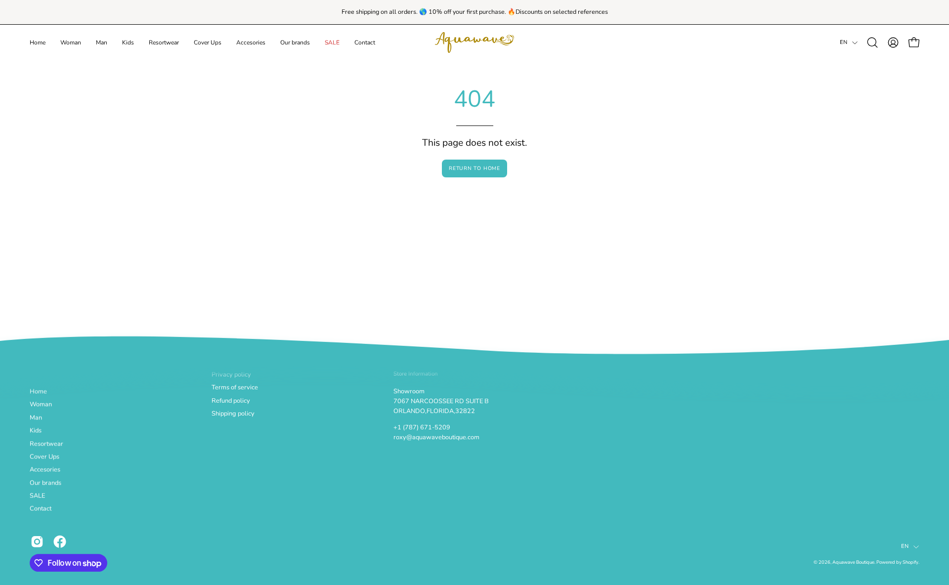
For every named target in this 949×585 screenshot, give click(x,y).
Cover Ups (44, 456)
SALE (37, 496)
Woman (41, 404)
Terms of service (235, 387)
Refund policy (231, 400)
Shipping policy (233, 413)
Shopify (910, 562)
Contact (40, 508)
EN (843, 42)
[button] (70, 42)
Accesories (45, 469)
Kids (36, 430)
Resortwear (46, 443)
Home (38, 391)
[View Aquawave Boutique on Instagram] (37, 541)
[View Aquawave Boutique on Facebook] (59, 541)
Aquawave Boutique (853, 562)
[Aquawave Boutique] (474, 42)
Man (36, 417)
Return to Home (474, 168)
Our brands (45, 482)
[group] (474, 12)
